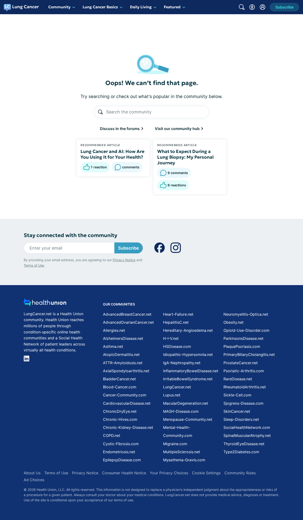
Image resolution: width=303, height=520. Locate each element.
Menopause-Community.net (187, 419)
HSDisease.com (177, 346)
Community (59, 6)
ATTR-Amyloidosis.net (123, 362)
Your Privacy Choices (169, 473)
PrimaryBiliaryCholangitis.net (249, 354)
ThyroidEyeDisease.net (243, 443)
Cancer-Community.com (124, 395)
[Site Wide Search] (241, 7)
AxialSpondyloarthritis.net (126, 370)
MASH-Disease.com (181, 411)
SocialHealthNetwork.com (246, 427)
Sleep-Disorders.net (241, 419)
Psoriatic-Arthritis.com (243, 370)
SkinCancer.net (236, 411)
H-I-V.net (171, 338)
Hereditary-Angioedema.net (188, 330)
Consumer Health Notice (124, 473)
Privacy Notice (124, 260)
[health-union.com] (45, 303)
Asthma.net (113, 346)
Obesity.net (233, 322)
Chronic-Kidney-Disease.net (128, 427)
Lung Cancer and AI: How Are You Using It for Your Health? (112, 154)
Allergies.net (114, 330)
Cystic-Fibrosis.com (121, 443)
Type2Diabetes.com (241, 451)
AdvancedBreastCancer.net (127, 314)
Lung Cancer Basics (100, 6)
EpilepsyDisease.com (122, 459)
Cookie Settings (206, 473)
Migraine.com (175, 443)
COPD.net (111, 435)
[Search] (100, 112)
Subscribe (128, 248)
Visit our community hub (178, 128)
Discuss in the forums (120, 128)
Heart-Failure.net (178, 314)
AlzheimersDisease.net (123, 338)
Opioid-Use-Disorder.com (246, 330)
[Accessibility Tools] (252, 7)
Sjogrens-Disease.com (243, 403)
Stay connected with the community (70, 235)
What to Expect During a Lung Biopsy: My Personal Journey (185, 157)
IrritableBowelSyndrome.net (188, 379)
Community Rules (240, 473)
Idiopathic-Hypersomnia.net (188, 354)
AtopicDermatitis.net (121, 354)
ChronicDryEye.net (120, 411)
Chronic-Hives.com (120, 419)
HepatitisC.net (176, 322)
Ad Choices (34, 479)
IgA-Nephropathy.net (182, 362)
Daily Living (141, 6)
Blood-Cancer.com (119, 387)
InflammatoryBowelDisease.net (190, 370)
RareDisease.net (237, 379)
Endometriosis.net (119, 451)
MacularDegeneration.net (185, 403)
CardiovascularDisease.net (127, 403)
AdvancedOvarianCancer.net (128, 322)
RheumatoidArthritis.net (244, 387)
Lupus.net (171, 395)
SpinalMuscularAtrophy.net (247, 435)
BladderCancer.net (119, 379)
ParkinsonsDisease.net (243, 338)
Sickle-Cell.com (237, 395)
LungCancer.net (177, 387)
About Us (32, 473)
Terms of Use (34, 265)
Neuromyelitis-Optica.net (245, 314)
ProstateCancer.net (240, 362)
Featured (172, 6)
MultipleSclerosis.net (181, 451)
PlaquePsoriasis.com (241, 346)
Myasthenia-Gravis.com (184, 459)
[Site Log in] (262, 7)
